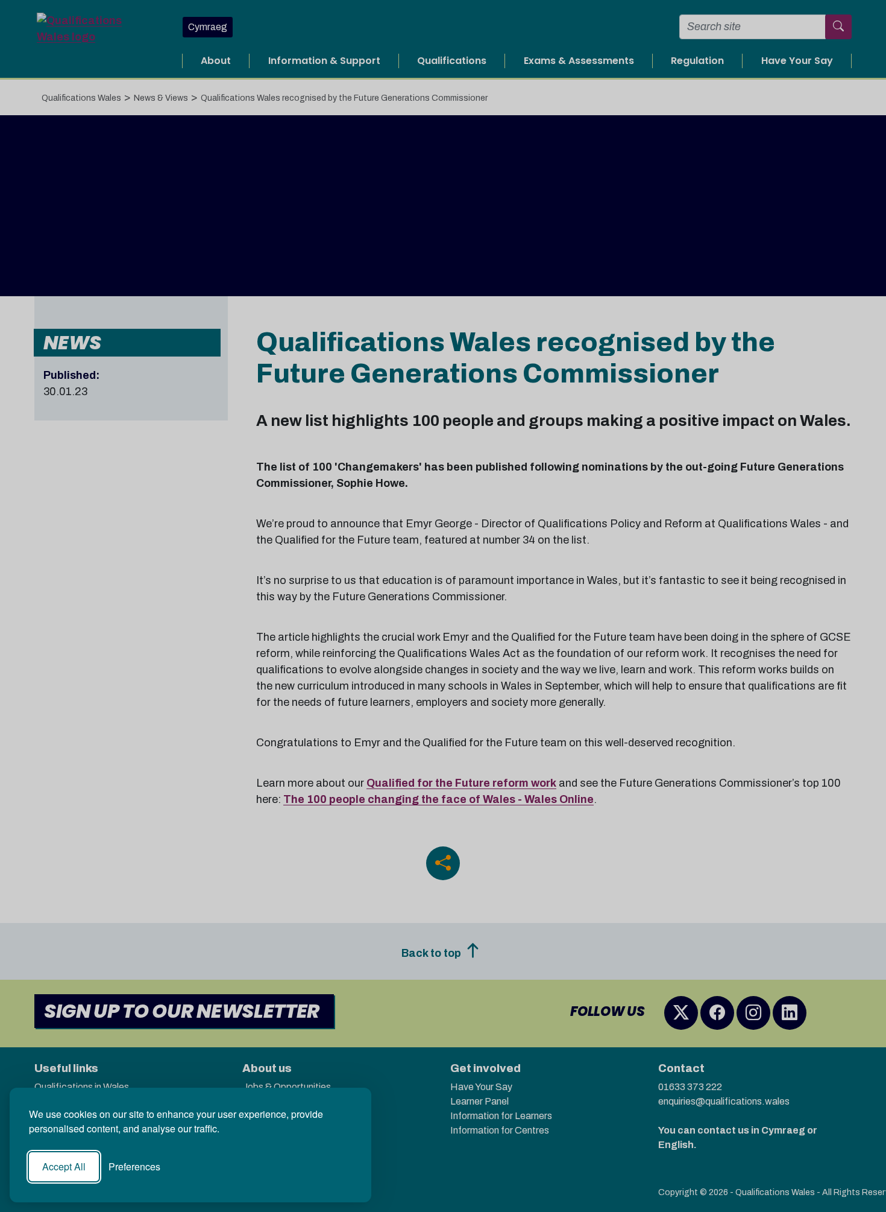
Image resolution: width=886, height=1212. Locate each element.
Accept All (64, 1166)
